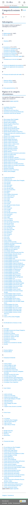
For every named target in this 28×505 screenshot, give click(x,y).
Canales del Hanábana (9, 177)
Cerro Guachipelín (8, 214)
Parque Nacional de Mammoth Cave (12, 485)
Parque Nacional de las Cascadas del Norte (14, 475)
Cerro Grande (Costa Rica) (10, 212)
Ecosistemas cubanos (9, 338)
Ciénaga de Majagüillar (9, 244)
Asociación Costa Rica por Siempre (12, 113)
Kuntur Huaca (7, 412)
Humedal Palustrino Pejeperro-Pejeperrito (13, 379)
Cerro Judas (7, 217)
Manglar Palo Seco (8, 430)
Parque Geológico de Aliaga (10, 455)
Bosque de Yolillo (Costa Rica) (11, 130)
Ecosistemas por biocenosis (10, 53)
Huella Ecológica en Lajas (10, 365)
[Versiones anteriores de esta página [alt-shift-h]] (21, 16)
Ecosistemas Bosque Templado (11, 335)
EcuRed (10, 2)
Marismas (6, 433)
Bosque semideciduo (9, 156)
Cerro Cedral (7, 199)
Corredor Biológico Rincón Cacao (12, 298)
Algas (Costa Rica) (8, 108)
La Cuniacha (7, 418)
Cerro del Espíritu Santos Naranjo (12, 205)
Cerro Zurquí (7, 238)
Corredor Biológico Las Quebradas (12, 270)
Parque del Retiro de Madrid (10, 452)
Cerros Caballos (8, 240)
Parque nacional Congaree (10, 464)
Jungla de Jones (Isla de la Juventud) (12, 406)
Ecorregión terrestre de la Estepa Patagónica (14, 330)
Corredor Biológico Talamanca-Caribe (12, 309)
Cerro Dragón (7, 206)
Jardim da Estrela (8, 394)
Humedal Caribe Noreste (10, 366)
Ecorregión (6, 328)
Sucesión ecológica (8, 82)
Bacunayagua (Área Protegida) (11, 119)
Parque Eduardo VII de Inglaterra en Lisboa (14, 453)
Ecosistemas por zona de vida (11, 59)
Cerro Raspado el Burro (9, 226)
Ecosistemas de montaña (10, 339)
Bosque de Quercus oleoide (10, 127)
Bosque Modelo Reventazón (10, 139)
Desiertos (6, 41)
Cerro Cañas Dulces (9, 197)
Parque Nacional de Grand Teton (11, 471)
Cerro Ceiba (7, 200)
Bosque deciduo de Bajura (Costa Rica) (13, 131)
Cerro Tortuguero (8, 234)
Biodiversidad (7, 33)
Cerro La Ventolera (8, 218)
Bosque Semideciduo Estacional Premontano (14, 159)
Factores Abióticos (8, 350)
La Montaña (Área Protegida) (10, 420)
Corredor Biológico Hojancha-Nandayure (13, 263)
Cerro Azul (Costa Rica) (9, 189)
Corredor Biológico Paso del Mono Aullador (14, 283)
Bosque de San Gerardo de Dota (11, 128)
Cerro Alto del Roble (8, 188)
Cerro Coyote (7, 203)
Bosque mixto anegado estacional (12, 136)
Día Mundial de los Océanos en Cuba (12, 322)
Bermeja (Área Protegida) (10, 121)
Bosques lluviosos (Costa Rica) (11, 170)
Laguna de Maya (8, 423)
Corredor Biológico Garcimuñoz (11, 261)
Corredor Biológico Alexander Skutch (12, 254)
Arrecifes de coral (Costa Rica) (11, 110)
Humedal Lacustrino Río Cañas (11, 374)
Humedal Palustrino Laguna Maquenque (13, 377)
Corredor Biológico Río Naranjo (11, 306)
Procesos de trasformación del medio (12, 74)
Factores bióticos (8, 351)
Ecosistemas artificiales (9, 50)
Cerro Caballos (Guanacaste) (11, 194)
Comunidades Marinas (9, 251)
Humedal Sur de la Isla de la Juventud (13, 380)
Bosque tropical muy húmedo (11, 162)
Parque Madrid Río (8, 456)
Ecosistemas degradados (10, 51)
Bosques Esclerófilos (9, 168)
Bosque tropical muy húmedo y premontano (14, 165)
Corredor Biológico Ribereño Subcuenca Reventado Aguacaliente (13, 295)
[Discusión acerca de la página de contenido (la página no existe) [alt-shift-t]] (6, 16)
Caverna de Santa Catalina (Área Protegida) (14, 180)
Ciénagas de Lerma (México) (11, 249)
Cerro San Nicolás (8, 228)
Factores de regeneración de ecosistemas (13, 67)
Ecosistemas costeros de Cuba (11, 336)
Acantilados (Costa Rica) (10, 107)
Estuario (6, 344)
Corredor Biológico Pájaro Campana (12, 293)
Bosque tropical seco (9, 166)
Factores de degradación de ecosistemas (13, 65)
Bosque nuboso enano (9, 145)
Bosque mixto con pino (9, 137)
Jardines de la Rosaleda (9, 395)
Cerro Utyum (7, 235)
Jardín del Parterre (8, 400)
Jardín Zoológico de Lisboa (10, 403)
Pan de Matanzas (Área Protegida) (12, 447)
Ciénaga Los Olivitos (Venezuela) (12, 248)
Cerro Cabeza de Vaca (9, 195)
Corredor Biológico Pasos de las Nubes (13, 286)
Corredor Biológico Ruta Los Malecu (12, 300)
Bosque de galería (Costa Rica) (11, 124)
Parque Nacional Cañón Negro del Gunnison (14, 461)
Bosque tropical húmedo (9, 160)
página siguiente (14, 101)
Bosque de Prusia (8, 125)
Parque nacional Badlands (10, 459)
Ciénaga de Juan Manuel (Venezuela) (12, 243)
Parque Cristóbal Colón (9, 449)
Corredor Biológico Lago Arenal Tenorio (13, 267)
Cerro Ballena (7, 191)
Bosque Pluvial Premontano (10, 150)
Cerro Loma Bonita (8, 220)
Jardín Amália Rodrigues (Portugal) (12, 398)
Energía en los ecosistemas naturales (13, 342)
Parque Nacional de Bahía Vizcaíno (12, 470)
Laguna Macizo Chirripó (9, 424)
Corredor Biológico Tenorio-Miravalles (13, 310)
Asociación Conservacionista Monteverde (13, 111)
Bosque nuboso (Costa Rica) (11, 142)
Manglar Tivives (7, 432)
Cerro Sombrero (8, 232)
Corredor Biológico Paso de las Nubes (13, 281)
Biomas (5, 35)
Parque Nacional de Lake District (11, 473)
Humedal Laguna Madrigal (10, 376)
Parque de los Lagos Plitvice (10, 450)
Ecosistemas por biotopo (9, 54)
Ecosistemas (7, 47)
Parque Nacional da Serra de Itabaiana (13, 465)
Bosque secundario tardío (10, 154)
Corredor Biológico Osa (9, 278)
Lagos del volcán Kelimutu (10, 421)
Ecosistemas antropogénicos (10, 48)
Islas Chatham (7, 388)
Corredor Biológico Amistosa (10, 255)
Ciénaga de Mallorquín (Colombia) (12, 246)
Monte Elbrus (7, 435)
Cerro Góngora (7, 215)
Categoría (4, 495)
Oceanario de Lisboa (9, 441)
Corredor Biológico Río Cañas (11, 304)
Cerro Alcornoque (8, 185)
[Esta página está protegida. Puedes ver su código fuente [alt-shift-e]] (19, 16)
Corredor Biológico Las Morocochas (12, 269)
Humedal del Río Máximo (10, 368)
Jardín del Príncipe (8, 402)
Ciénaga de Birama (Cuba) (10, 241)
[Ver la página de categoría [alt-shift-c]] (3, 16)
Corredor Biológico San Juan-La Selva (13, 307)
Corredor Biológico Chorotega (11, 257)
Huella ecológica (8, 363)
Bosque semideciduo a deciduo (11, 157)
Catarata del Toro (8, 179)
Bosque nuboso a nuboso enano (11, 144)
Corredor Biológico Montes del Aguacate (13, 277)
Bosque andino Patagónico (10, 122)
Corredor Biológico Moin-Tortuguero (12, 275)
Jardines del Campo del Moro (11, 397)
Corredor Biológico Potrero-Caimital (12, 289)
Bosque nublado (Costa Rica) (11, 140)
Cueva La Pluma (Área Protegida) (12, 316)
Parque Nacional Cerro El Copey (11, 462)
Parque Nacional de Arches (10, 468)
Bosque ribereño (8, 151)
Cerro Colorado (7, 202)
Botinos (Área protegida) (9, 171)
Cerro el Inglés (7, 209)
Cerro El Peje (7, 211)
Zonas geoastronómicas (9, 88)
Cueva (5, 315)
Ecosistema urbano (8, 332)
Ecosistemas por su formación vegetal (13, 56)
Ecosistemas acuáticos (9, 333)
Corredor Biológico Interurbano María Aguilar (14, 264)
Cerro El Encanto (8, 208)
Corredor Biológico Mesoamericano (12, 274)
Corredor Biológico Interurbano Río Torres (13, 266)
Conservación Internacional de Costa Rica (14, 252)
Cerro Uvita (6, 237)
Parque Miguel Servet (9, 458)
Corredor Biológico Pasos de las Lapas (13, 284)
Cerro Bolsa (7, 192)
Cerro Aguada (7, 183)
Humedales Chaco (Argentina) (11, 382)
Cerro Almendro (7, 186)
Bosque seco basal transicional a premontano (14, 153)
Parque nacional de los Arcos (11, 482)
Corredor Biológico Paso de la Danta (12, 280)
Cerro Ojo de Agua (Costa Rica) (11, 222)
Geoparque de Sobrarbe (9, 357)
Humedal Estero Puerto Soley (11, 370)
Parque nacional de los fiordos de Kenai (13, 484)
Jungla (5, 405)
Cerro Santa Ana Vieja (9, 229)
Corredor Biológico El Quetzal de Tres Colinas (14, 260)
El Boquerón (7, 341)
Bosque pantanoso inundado (10, 147)
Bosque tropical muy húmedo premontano (14, 163)
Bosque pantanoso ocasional (10, 148)
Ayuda (24, 10)
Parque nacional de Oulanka (10, 487)
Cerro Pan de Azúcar (9, 223)
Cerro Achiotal (7, 182)
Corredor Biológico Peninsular (11, 287)
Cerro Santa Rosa (8, 231)
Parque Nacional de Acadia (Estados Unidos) (14, 467)
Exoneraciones (16, 503)
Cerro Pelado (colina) (9, 225)
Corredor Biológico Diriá (9, 258)
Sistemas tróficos (8, 80)
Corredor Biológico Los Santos (11, 272)
